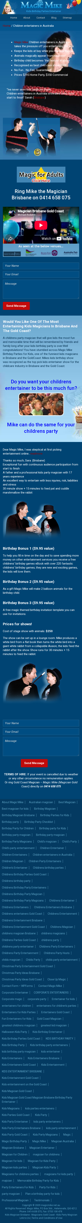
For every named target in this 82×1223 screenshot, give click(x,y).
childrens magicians (53, 933)
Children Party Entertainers (45, 861)
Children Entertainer (52, 848)
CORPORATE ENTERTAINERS (51, 992)
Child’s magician (47, 841)
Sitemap (67, 17)
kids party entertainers (47, 1121)
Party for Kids (47, 1187)
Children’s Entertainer (14, 867)
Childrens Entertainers (15, 907)
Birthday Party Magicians (17, 841)
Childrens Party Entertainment (20, 953)
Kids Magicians (11, 1108)
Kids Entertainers (12, 1058)
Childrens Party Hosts (57, 953)
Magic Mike (21, 42)
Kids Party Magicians (45, 1134)
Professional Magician (15, 1200)
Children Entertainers (14, 854)
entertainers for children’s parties (56, 1005)
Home (13, 17)
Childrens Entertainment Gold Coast (23, 926)
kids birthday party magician (19, 1051)
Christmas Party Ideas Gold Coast (22, 979)
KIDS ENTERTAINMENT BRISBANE (22, 1071)
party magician (11, 1193)
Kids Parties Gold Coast (16, 1114)
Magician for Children (14, 1154)
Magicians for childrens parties (20, 1174)
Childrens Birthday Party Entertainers (24, 887)
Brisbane (39, 97)
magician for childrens (46, 1154)
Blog (53, 17)
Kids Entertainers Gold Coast (19, 1064)
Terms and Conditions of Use (47, 1218)
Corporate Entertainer (15, 992)
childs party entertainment (62, 959)
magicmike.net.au (50, 1205)
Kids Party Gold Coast (14, 1134)
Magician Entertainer (42, 1147)
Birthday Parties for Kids (54, 815)
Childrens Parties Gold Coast (19, 940)
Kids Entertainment (52, 1064)
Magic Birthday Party (14, 1141)
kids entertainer (50, 1051)
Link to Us (25, 1218)
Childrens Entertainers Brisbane (53, 907)
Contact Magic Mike (50, 985)
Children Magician (12, 861)
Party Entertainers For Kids (18, 1187)
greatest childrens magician (18, 1025)
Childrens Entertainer (62, 900)
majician (7, 1180)
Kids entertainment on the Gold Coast (24, 1084)
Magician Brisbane (13, 1147)
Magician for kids (12, 1160)
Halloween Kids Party (14, 1031)
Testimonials (42, 1200)
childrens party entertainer (18, 946)
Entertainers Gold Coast (55, 1012)
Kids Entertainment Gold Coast (20, 1077)
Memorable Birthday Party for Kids (38, 1180)
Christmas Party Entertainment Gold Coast (27, 966)
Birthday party (10, 821)
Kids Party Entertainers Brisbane (21, 1128)
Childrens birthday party (16, 880)
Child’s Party (69, 841)
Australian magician (41, 802)
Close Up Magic (56, 979)
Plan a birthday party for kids (42, 1193)
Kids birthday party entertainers (49, 1045)
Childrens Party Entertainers (56, 946)
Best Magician (67, 802)
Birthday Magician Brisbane (18, 815)
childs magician (11, 959)
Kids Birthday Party (13, 1045)
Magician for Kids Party (41, 1160)
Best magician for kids (15, 808)
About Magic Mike (12, 802)
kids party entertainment (61, 1128)
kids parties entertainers (39, 1108)
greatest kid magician (54, 1025)
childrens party (50, 940)
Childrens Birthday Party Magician (22, 894)
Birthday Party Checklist (38, 821)
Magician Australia (62, 1141)
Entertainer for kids (63, 999)
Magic (67, 1134)
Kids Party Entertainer (15, 1121)
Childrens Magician (61, 926)
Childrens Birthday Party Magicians (23, 900)
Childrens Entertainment (62, 913)
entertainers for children (16, 1005)
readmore (36, 453)
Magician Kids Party (44, 1167)
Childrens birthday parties (48, 867)
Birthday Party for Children (18, 828)
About (26, 17)
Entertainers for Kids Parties (19, 1012)
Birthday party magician (16, 834)
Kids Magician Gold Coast (17, 1091)
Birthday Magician (45, 808)
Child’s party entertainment (18, 848)
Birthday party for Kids (52, 828)
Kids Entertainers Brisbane (43, 1058)
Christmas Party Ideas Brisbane (21, 972)
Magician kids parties (14, 1167)
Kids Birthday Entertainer (47, 1031)
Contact (40, 17)
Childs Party (33, 959)
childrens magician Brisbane (19, 933)
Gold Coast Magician (49, 1018)
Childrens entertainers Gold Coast (22, 913)
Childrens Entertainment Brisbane (22, 920)
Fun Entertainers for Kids (16, 1018)
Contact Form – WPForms (17, 985)
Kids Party (41, 1114)
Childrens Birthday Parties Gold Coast (24, 874)
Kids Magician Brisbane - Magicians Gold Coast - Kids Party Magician (41, 1214)
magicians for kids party (58, 1174)
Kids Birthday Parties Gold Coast (21, 1038)
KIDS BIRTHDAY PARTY (59, 1038)
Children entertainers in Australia (52, 854)
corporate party (37, 999)
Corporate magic (12, 999)
